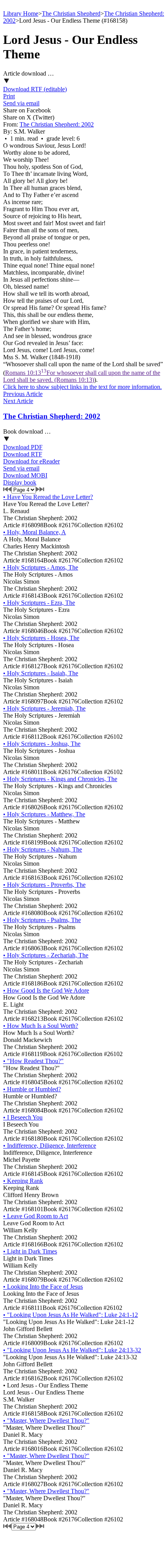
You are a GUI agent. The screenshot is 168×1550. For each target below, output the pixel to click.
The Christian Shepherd (71, 13)
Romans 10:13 (81, 376)
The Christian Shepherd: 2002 (57, 124)
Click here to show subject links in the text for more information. (82, 386)
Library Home (20, 13)
